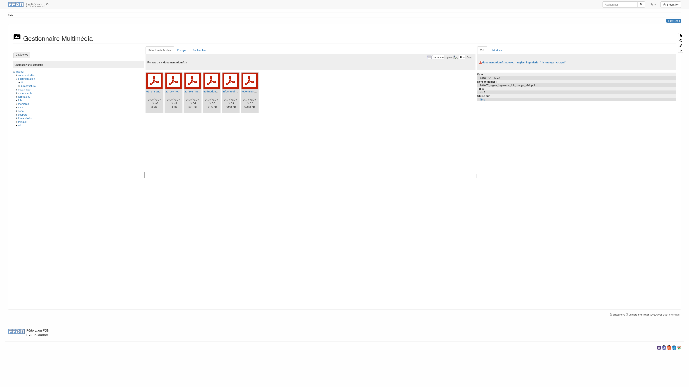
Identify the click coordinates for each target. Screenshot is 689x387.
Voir (482, 50)
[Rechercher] (641, 4)
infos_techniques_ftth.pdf (238, 91)
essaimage (24, 89)
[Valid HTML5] (669, 347)
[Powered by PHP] (664, 347)
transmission (25, 118)
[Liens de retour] (680, 45)
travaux (22, 121)
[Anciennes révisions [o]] (680, 40)
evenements (25, 93)
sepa (21, 111)
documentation (26, 78)
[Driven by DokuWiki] (679, 347)
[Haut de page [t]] (680, 50)
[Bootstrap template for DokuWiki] (659, 347)
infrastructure (28, 86)
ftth (22, 82)
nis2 (20, 107)
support (22, 114)
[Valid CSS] (674, 347)
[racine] (20, 71)
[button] (653, 4)
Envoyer (182, 50)
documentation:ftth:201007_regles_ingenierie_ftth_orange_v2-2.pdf (524, 62)
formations (24, 96)
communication (26, 75)
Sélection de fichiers (159, 50)
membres (23, 104)
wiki (20, 125)
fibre (482, 99)
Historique (496, 50)
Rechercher (199, 50)
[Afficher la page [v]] (680, 35)
